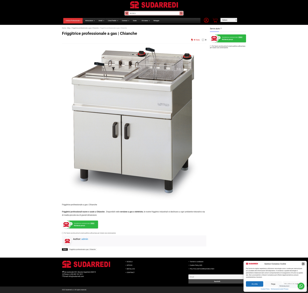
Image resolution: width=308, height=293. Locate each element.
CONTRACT (131, 272)
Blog (68, 28)
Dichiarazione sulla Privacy (279, 289)
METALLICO (131, 269)
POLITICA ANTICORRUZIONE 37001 (202, 269)
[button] (303, 264)
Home (64, 28)
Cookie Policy (265, 289)
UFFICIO (129, 265)
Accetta (255, 284)
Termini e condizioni (196, 262)
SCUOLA (129, 262)
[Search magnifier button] (181, 13)
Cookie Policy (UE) (196, 265)
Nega (273, 284)
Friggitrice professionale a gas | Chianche (85, 28)
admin (84, 239)
